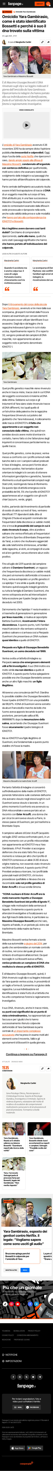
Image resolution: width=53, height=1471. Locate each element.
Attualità (6, 1062)
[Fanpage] (26, 1386)
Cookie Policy (8, 1335)
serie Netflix (27, 156)
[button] (48, 42)
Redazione (6, 1340)
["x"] (23, 1304)
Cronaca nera (17, 1062)
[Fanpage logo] (15, 4)
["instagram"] (11, 1304)
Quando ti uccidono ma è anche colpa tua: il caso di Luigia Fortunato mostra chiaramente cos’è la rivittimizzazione (15, 275)
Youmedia (6, 1331)
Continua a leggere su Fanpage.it (26, 1054)
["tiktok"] (5, 1304)
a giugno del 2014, (33, 943)
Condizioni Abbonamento (27, 1335)
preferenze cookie (22, 1340)
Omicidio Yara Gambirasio (25, 12)
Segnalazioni (19, 1331)
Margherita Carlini (23, 42)
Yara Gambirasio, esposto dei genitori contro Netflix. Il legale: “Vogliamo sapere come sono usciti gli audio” (25, 1237)
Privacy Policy (34, 1331)
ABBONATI (39, 4)
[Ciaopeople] (26, 1463)
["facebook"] (30, 1304)
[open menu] (3, 4)
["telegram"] (36, 1304)
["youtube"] (17, 1304)
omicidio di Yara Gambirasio (18, 144)
